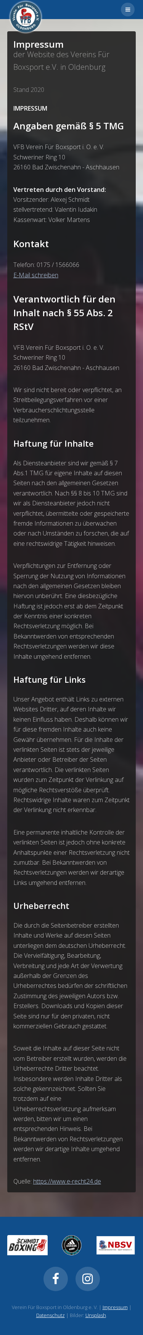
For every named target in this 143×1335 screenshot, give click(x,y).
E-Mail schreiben (35, 275)
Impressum (115, 1307)
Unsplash (95, 1315)
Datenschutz (50, 1315)
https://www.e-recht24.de (67, 1181)
